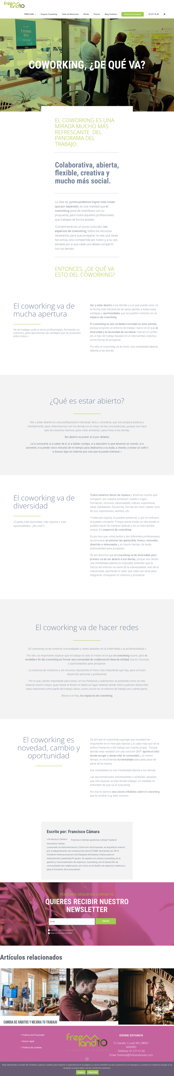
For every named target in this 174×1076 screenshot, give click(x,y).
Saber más (92, 1072)
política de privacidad (66, 930)
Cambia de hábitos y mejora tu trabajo (30, 1022)
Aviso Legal (28, 1041)
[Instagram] (87, 1059)
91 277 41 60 (137, 1051)
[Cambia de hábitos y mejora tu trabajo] (43, 992)
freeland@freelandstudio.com (135, 1055)
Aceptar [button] (81, 1072)
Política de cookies (32, 1047)
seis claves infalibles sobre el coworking (136, 791)
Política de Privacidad (33, 1035)
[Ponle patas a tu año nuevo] (101, 994)
